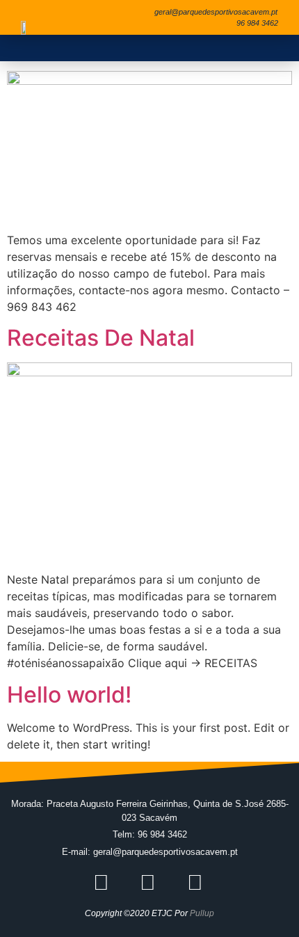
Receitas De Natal (101, 337)
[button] (268, 48)
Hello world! (69, 694)
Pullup (202, 913)
